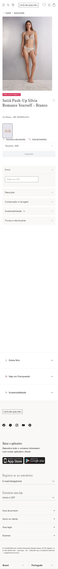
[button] (49, 5)
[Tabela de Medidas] (37, 139)
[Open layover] (51, 481)
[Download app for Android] (34, 461)
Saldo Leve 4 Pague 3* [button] (11, 94)
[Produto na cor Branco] (7, 131)
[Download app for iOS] (12, 461)
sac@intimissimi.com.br (11, 553)
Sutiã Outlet (19, 13)
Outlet (8, 13)
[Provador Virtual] (13, 139)
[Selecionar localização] (13, 5)
